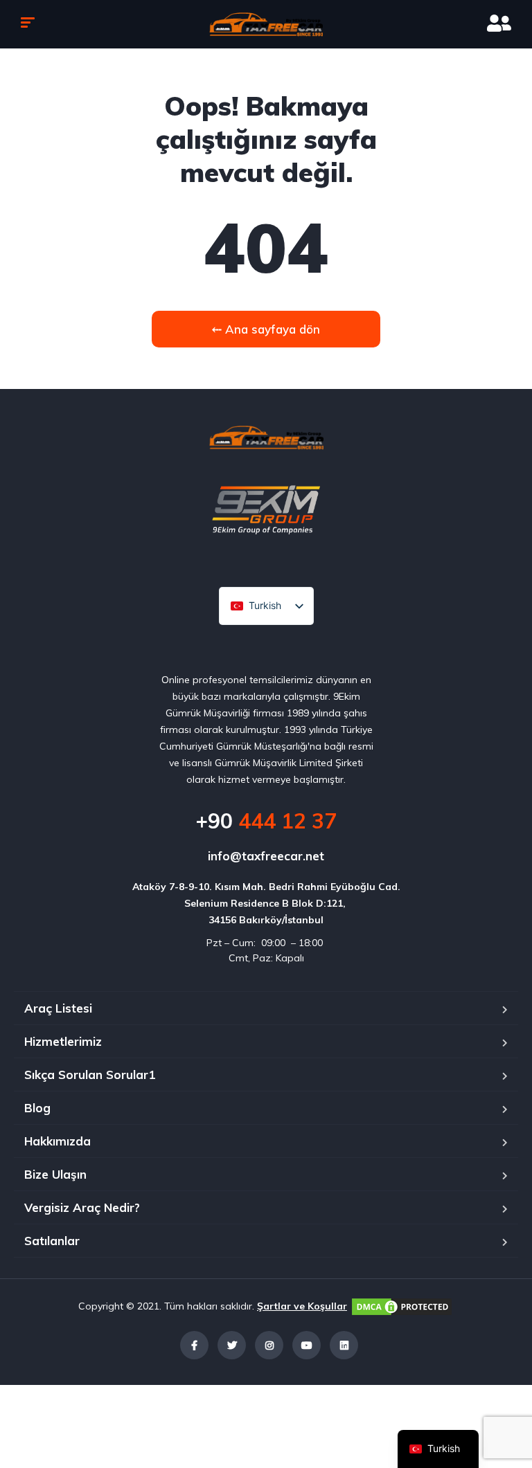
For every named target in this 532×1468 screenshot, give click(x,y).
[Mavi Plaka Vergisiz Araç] (266, 24)
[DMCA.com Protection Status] (402, 1306)
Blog (37, 1107)
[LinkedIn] (344, 1345)
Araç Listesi (58, 1008)
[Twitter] (232, 1345)
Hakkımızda (57, 1141)
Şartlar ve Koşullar (302, 1306)
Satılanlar (52, 1240)
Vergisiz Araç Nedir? (82, 1207)
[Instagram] (269, 1345)
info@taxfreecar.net (266, 856)
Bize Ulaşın (55, 1174)
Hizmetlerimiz (63, 1041)
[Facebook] (194, 1345)
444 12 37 (266, 821)
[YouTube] (306, 1345)
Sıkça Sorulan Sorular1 (89, 1074)
